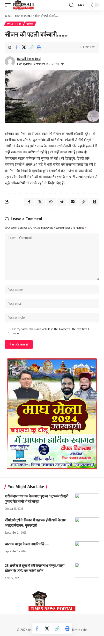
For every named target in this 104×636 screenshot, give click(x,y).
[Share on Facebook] (16, 47)
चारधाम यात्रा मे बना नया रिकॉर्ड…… (27, 544)
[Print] (39, 47)
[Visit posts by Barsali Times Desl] (10, 61)
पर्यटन (30, 23)
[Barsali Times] (23, 5)
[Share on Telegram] (62, 202)
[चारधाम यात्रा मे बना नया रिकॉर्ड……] (87, 548)
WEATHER (14, 23)
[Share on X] (24, 47)
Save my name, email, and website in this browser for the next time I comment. (50, 331)
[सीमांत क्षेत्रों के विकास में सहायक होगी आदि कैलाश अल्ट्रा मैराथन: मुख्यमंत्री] (87, 524)
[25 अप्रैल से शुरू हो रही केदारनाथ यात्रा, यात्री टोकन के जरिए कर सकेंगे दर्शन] (87, 570)
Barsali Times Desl (29, 58)
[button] (9, 5)
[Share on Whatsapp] (51, 202)
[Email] (72, 202)
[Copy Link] (31, 47)
